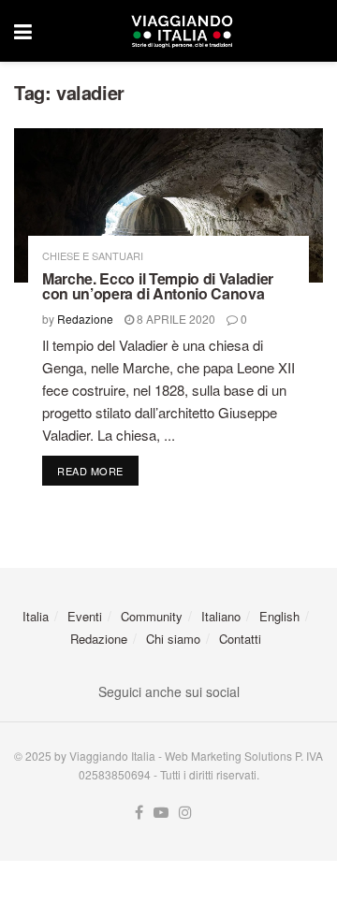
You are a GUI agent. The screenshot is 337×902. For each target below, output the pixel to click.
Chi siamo (173, 638)
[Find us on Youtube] (161, 812)
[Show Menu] (23, 31)
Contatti (240, 638)
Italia (35, 616)
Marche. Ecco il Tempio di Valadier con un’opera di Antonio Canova (157, 286)
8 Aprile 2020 (174, 319)
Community (152, 616)
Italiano (221, 616)
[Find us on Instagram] (185, 812)
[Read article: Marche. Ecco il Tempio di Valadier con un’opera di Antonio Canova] (168, 205)
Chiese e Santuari (92, 256)
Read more (98, 470)
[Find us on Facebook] (139, 812)
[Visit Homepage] (181, 31)
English (279, 616)
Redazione (85, 319)
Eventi (84, 616)
